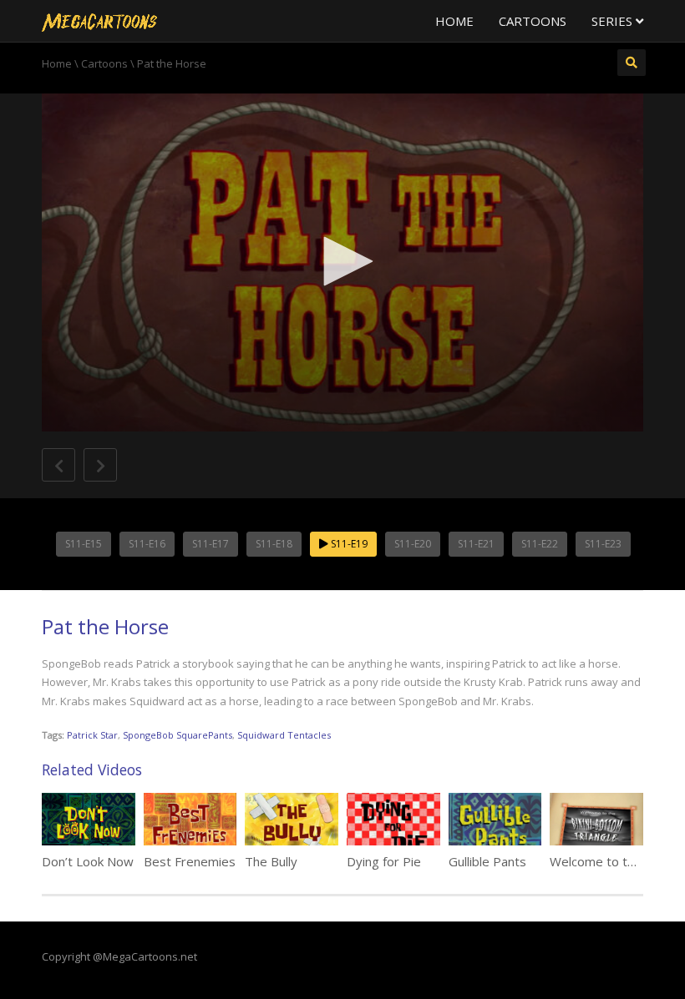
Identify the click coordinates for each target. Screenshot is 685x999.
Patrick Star (92, 735)
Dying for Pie (384, 861)
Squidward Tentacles (284, 735)
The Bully (271, 861)
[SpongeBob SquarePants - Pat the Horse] (99, 20)
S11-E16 (147, 544)
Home (454, 21)
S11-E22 (539, 544)
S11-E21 (476, 544)
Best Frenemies (190, 861)
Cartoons (532, 21)
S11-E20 (412, 544)
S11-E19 (348, 544)
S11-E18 (274, 544)
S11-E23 (603, 544)
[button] (342, 261)
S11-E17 (210, 544)
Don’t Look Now (88, 861)
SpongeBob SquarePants (177, 735)
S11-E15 (83, 544)
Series (613, 21)
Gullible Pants (487, 861)
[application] (342, 262)
